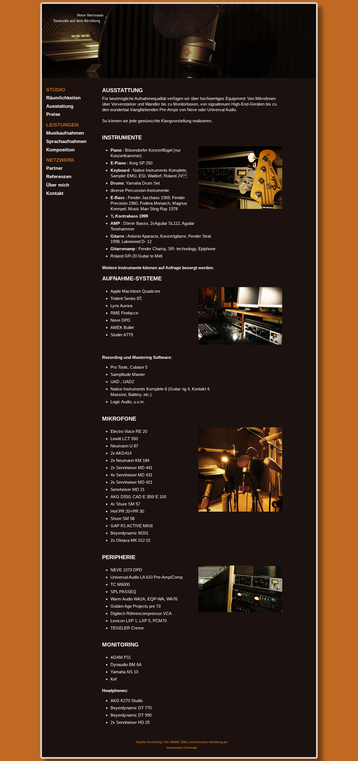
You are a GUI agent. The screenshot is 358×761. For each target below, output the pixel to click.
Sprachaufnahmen (66, 141)
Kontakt (54, 193)
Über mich (57, 184)
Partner (54, 168)
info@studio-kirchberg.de (208, 742)
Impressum (174, 747)
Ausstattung (59, 106)
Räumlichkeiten (63, 97)
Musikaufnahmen (65, 132)
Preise (53, 114)
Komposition (60, 149)
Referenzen (58, 176)
